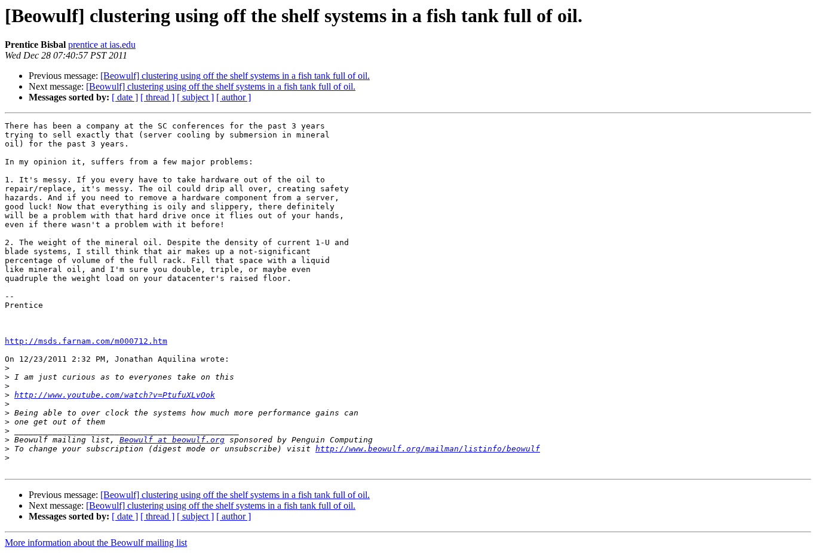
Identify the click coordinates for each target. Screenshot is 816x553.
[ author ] (233, 97)
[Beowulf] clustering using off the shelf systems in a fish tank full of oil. (235, 76)
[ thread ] (157, 97)
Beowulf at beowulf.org (172, 439)
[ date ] (125, 97)
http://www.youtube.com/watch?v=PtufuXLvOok (114, 394)
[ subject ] (195, 97)
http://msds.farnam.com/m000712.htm (86, 341)
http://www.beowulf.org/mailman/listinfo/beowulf (427, 448)
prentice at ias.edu (102, 44)
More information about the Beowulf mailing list (96, 542)
